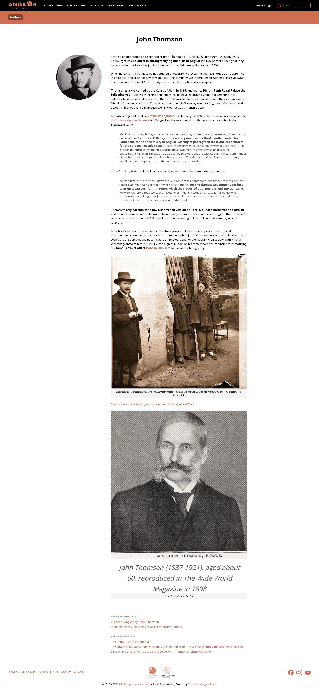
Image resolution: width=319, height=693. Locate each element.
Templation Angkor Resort (202, 684)
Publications (67, 5)
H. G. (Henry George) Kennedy (130, 120)
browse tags (263, 5)
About (66, 672)
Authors (15, 17)
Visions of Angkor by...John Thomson (135, 622)
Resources (136, 5)
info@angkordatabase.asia (134, 684)
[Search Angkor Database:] (279, 6)
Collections (114, 5)
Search (14, 672)
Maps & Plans (48, 672)
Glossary (29, 672)
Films (99, 5)
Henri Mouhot (223, 103)
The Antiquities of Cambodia (130, 642)
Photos (86, 5)
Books (49, 5)
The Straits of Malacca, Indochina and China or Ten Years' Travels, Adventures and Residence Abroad (177, 647)
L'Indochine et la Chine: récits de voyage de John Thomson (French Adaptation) (162, 651)
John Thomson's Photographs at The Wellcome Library (146, 627)
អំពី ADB (79, 672)
